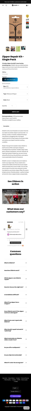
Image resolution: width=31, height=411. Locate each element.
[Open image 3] (18, 49)
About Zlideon (11, 378)
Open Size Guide (10, 79)
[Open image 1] (8, 49)
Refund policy (8, 379)
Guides (16, 381)
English (14, 388)
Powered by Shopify (21, 406)
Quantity (4, 105)
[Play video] (23, 48)
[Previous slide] (4, 229)
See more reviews (15, 242)
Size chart (5, 378)
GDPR (18, 379)
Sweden (15, 391)
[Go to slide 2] (9, 240)
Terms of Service (25, 378)
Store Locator (24, 379)
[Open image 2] (13, 49)
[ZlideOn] (15, 5)
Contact (18, 378)
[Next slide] (26, 229)
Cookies (14, 379)
